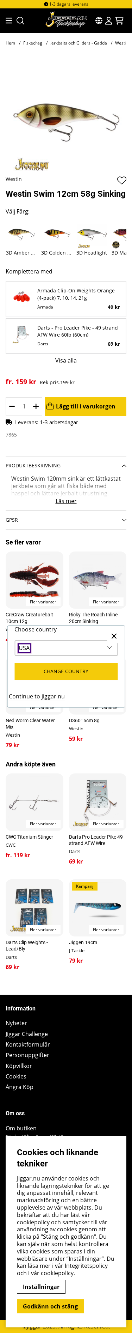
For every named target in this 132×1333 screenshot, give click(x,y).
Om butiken (21, 1128)
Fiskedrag (32, 43)
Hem (10, 43)
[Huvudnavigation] (7, 21)
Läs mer (66, 501)
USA (24, 648)
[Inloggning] (108, 21)
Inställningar (41, 1287)
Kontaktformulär (28, 1044)
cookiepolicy (57, 1273)
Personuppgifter (27, 1055)
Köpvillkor (19, 1066)
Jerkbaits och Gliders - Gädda (78, 43)
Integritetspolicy (86, 1266)
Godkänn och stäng (50, 1306)
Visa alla (66, 360)
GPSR (12, 519)
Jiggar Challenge (27, 1034)
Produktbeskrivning (33, 465)
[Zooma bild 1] (66, 115)
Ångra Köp (19, 1087)
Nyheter (16, 1023)
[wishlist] (121, 180)
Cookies (16, 1076)
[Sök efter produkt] (20, 20)
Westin (14, 179)
